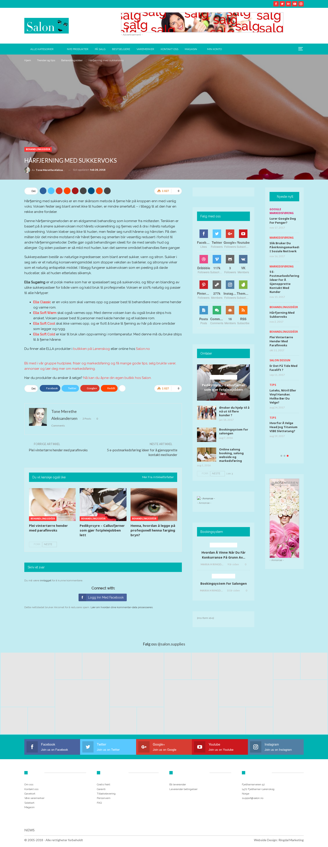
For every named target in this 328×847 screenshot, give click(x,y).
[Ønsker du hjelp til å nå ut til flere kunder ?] (206, 413)
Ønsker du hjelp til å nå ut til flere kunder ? (234, 411)
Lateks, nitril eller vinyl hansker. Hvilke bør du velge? (283, 396)
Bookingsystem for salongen (233, 431)
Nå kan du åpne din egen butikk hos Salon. (117, 378)
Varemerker (145, 49)
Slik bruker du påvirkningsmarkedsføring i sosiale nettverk (290, 247)
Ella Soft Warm (44, 313)
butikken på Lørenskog (91, 349)
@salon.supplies (171, 643)
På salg (100, 49)
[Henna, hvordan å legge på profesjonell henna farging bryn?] (154, 504)
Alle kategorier (42, 49)
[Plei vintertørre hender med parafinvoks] (52, 504)
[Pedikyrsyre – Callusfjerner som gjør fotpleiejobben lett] (103, 504)
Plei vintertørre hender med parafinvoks (58, 450)
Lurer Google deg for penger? (283, 220)
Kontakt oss (169, 49)
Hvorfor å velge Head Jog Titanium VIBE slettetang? (283, 427)
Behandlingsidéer (38, 149)
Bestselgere (121, 49)
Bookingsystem (223, 576)
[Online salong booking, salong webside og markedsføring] (206, 455)
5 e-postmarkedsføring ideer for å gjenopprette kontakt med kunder (284, 282)
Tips (273, 385)
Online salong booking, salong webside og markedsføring (231, 455)
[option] (284, 324)
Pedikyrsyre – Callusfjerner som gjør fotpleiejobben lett (223, 389)
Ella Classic (42, 302)
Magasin (191, 49)
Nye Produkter (77, 49)
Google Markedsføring (282, 211)
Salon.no (143, 349)
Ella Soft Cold (44, 334)
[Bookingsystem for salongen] (206, 435)
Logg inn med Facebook (106, 597)
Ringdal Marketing (291, 840)
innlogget (45, 580)
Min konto (214, 49)
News (29, 830)
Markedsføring (282, 238)
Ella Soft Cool (44, 324)
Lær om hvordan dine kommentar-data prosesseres (122, 607)
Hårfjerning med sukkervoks (282, 315)
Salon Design (280, 360)
